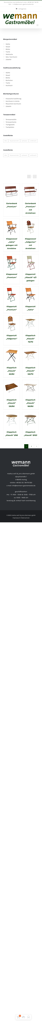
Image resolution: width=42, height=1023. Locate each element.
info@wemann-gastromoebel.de (23, 4)
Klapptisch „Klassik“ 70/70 (30, 338)
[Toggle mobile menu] (38, 25)
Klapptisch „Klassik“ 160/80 (30, 403)
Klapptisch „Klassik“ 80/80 (11, 371)
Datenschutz (25, 518)
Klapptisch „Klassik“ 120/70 (30, 371)
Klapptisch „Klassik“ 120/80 (11, 403)
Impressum (16, 518)
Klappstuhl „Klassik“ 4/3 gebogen (30, 277)
